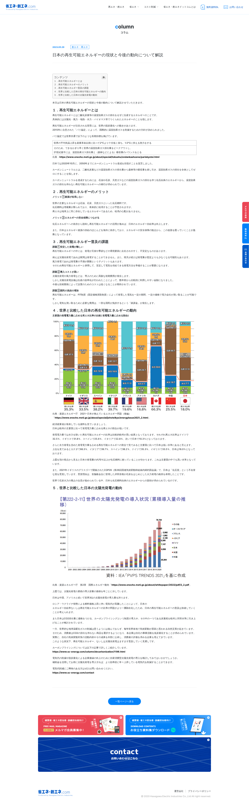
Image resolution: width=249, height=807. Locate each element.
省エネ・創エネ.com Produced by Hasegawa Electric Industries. (22, 7)
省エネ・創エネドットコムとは (179, 6)
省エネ (132, 6)
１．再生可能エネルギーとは (68, 81)
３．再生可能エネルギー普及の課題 (71, 88)
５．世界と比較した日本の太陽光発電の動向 (75, 95)
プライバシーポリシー (199, 791)
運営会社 (178, 791)
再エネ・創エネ (116, 6)
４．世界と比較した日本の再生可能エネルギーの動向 (80, 91)
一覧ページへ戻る (124, 701)
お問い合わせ (245, 256)
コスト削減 (150, 6)
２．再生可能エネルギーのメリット (71, 84)
